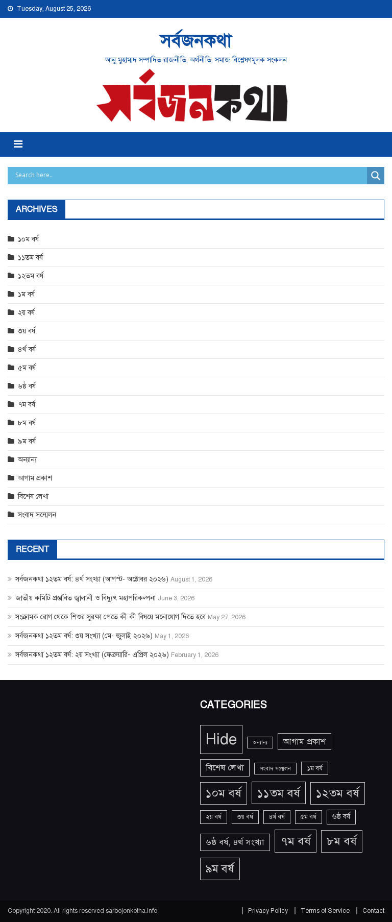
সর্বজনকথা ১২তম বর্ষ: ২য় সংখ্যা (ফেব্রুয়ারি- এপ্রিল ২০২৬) (92, 654)
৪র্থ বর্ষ (27, 349)
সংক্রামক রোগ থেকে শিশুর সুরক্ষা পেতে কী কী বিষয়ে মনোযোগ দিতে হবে (110, 617)
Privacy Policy (268, 910)
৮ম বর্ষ (27, 423)
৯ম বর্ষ (27, 441)
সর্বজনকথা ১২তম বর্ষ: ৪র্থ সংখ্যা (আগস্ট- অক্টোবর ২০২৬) (91, 579)
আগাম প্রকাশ (35, 478)
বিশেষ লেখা (33, 496)
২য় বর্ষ (26, 312)
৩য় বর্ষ (26, 331)
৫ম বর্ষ (27, 367)
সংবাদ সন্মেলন (37, 515)
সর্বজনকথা (196, 41)
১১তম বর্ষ (30, 257)
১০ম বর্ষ (28, 239)
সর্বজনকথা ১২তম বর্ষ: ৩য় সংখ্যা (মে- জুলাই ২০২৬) (84, 636)
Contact (373, 910)
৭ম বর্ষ (26, 404)
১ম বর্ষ (26, 294)
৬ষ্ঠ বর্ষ (27, 386)
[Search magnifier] (375, 175)
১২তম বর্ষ (30, 276)
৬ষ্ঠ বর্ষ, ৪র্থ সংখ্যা (235, 842)
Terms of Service (325, 910)
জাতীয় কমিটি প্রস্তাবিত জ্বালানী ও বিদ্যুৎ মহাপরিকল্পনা (85, 598)
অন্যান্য (27, 459)
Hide (221, 739)
